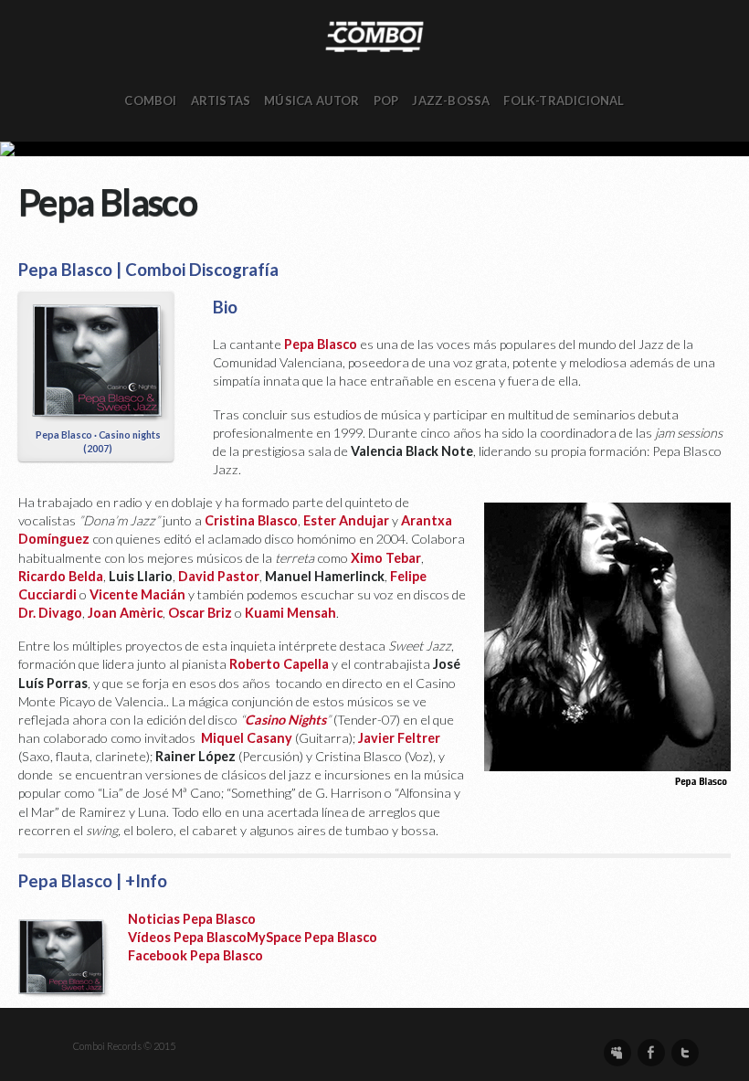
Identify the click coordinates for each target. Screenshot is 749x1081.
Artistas (221, 100)
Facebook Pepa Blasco (195, 955)
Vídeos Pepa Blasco (187, 937)
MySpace (617, 1052)
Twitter (685, 1052)
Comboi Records (374, 149)
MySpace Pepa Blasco (312, 937)
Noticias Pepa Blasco (192, 919)
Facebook (651, 1052)
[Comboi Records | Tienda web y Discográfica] (374, 35)
